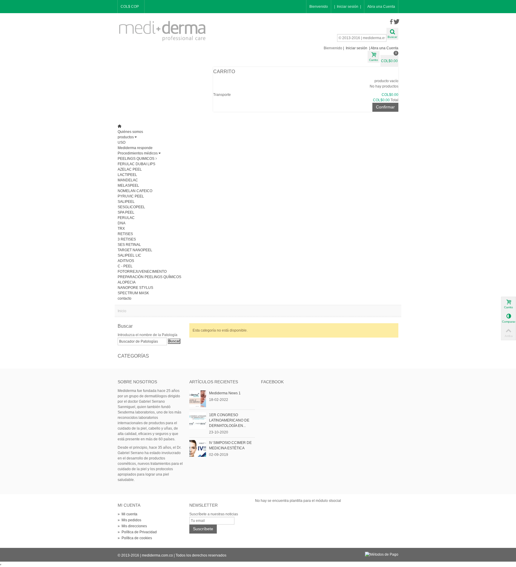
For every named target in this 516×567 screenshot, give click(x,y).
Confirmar (385, 107)
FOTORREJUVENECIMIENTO (142, 271)
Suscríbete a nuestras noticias (213, 514)
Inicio (122, 311)
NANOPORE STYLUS (135, 288)
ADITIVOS (126, 261)
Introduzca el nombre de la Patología (147, 335)
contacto (124, 298)
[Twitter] (396, 22)
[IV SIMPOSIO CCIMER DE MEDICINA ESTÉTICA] (197, 448)
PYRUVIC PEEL (131, 196)
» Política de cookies (135, 538)
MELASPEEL (128, 185)
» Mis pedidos (129, 520)
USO (121, 142)
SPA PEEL (126, 212)
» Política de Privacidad (137, 532)
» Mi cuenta (127, 514)
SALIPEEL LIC (129, 255)
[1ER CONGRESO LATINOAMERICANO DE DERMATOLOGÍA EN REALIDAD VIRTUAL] (197, 420)
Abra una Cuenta (381, 6)
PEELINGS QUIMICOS (136, 159)
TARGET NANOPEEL (135, 250)
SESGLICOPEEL (131, 207)
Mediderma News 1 (225, 393)
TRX (121, 228)
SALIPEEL (126, 202)
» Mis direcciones (132, 526)
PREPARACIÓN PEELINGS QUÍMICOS (149, 277)
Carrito (224, 71)
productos (126, 137)
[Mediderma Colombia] (162, 31)
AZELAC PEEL (130, 169)
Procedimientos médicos (138, 153)
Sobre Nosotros (137, 381)
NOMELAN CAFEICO (135, 191)
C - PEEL (125, 266)
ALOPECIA (127, 282)
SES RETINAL (129, 245)
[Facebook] (391, 22)
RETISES (125, 234)
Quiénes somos (130, 132)
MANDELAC (128, 180)
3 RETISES (127, 239)
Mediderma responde (135, 148)
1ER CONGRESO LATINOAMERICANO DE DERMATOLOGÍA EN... (229, 420)
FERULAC (126, 218)
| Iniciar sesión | (347, 6)
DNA (121, 223)
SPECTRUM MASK (133, 293)
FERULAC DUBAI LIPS (136, 164)
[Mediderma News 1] (197, 398)
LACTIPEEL (127, 175)
